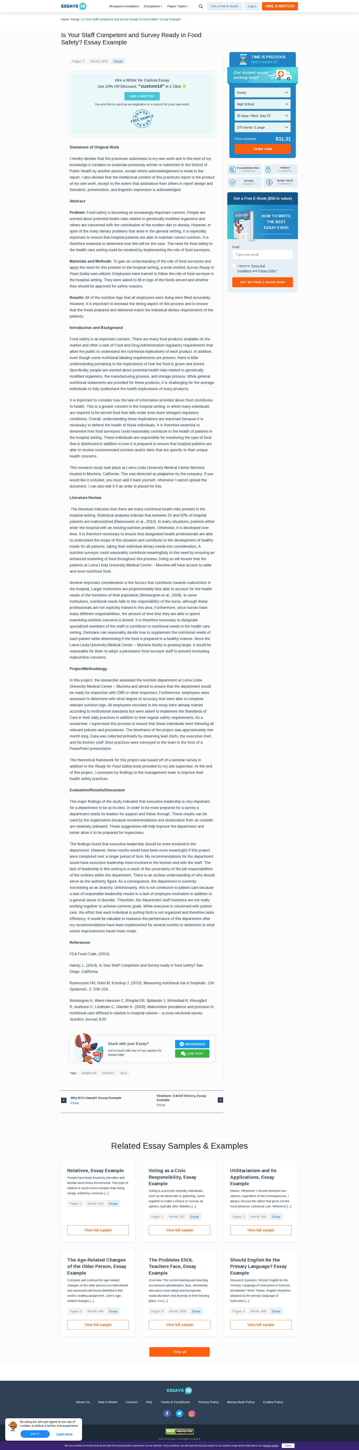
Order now (262, 149)
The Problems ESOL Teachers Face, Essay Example (172, 1266)
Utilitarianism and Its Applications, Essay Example (253, 1177)
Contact (132, 1402)
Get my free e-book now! (262, 282)
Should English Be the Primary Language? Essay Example (258, 1266)
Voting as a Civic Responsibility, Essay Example (172, 1177)
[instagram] (192, 1413)
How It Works (107, 1402)
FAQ (149, 1402)
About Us (83, 1402)
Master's (108, 1073)
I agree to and (257, 268)
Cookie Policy (273, 1402)
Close (288, 1445)
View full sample (98, 1230)
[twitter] (179, 1413)
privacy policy (271, 1445)
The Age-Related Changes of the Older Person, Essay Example (96, 1266)
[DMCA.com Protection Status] (180, 1431)
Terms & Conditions (175, 1402)
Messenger (195, 1044)
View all (179, 1352)
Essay (118, 61)
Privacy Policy (208, 1402)
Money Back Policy (241, 1402)
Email (235, 247)
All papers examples (124, 6)
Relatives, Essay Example (95, 1170)
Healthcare (89, 1073)
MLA (123, 1073)
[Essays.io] (179, 1390)
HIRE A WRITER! (280, 6)
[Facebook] (167, 1413)
